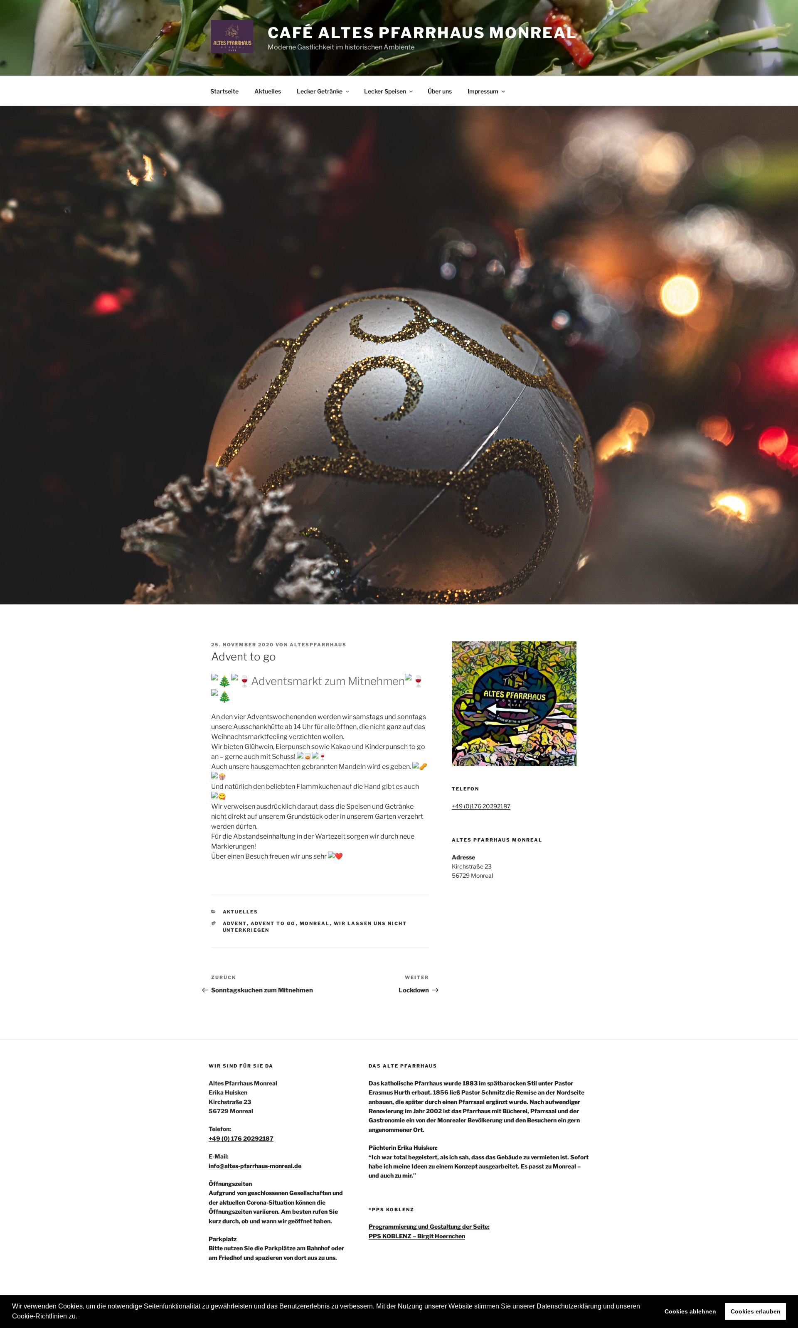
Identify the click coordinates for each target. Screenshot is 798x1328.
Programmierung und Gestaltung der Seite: (429, 1226)
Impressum (483, 91)
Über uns (440, 91)
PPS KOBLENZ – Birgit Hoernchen (417, 1236)
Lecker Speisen (385, 91)
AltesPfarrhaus (318, 645)
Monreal (315, 923)
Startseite (224, 91)
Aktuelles (267, 91)
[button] (80, 1317)
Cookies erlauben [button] (756, 1311)
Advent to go (273, 923)
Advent (235, 923)
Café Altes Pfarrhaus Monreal (422, 33)
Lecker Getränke (319, 91)
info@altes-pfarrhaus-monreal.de (255, 1165)
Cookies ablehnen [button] (690, 1311)
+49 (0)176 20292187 (481, 806)
